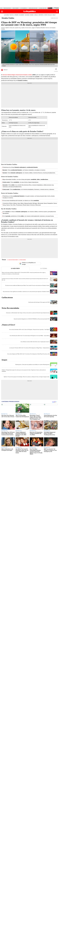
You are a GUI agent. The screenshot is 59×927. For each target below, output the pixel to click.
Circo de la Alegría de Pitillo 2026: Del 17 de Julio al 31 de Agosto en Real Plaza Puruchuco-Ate (28, 353)
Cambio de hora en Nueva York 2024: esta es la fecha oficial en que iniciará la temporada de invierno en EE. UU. (25, 279)
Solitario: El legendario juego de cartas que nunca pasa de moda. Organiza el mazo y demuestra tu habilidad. (24, 370)
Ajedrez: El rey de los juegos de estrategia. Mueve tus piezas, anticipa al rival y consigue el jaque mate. (27, 376)
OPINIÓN (16, 14)
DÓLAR (54, 14)
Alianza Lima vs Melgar (43, 8)
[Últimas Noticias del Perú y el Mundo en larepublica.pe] (29, 12)
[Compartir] (55, 69)
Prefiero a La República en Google (29, 263)
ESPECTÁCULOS (48, 14)
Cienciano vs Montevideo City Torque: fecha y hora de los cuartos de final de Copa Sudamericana (28, 312)
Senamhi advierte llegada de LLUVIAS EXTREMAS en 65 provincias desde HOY (32, 318)
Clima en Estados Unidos (13, 259)
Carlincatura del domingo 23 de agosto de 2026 (39, 302)
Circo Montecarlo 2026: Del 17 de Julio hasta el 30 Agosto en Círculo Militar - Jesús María (30, 335)
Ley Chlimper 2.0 (23, 8)
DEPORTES (41, 14)
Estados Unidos (8, 18)
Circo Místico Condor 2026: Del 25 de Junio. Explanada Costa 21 (35, 341)
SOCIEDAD (27, 14)
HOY (1, 8)
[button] (2, 11)
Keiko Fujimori (15, 8)
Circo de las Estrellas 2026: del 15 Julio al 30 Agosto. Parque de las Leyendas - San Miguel (29, 329)
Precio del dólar (7, 8)
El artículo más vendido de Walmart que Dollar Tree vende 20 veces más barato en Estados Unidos (27, 285)
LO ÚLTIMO (6, 14)
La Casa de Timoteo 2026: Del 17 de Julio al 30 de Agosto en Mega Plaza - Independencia (29, 347)
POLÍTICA (11, 14)
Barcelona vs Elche (33, 8)
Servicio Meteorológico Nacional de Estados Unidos (17, 74)
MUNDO (32, 14)
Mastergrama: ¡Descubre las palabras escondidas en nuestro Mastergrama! (32, 364)
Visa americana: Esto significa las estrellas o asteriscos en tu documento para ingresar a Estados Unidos (26, 291)
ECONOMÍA (21, 14)
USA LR (5, 69)
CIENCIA (36, 14)
